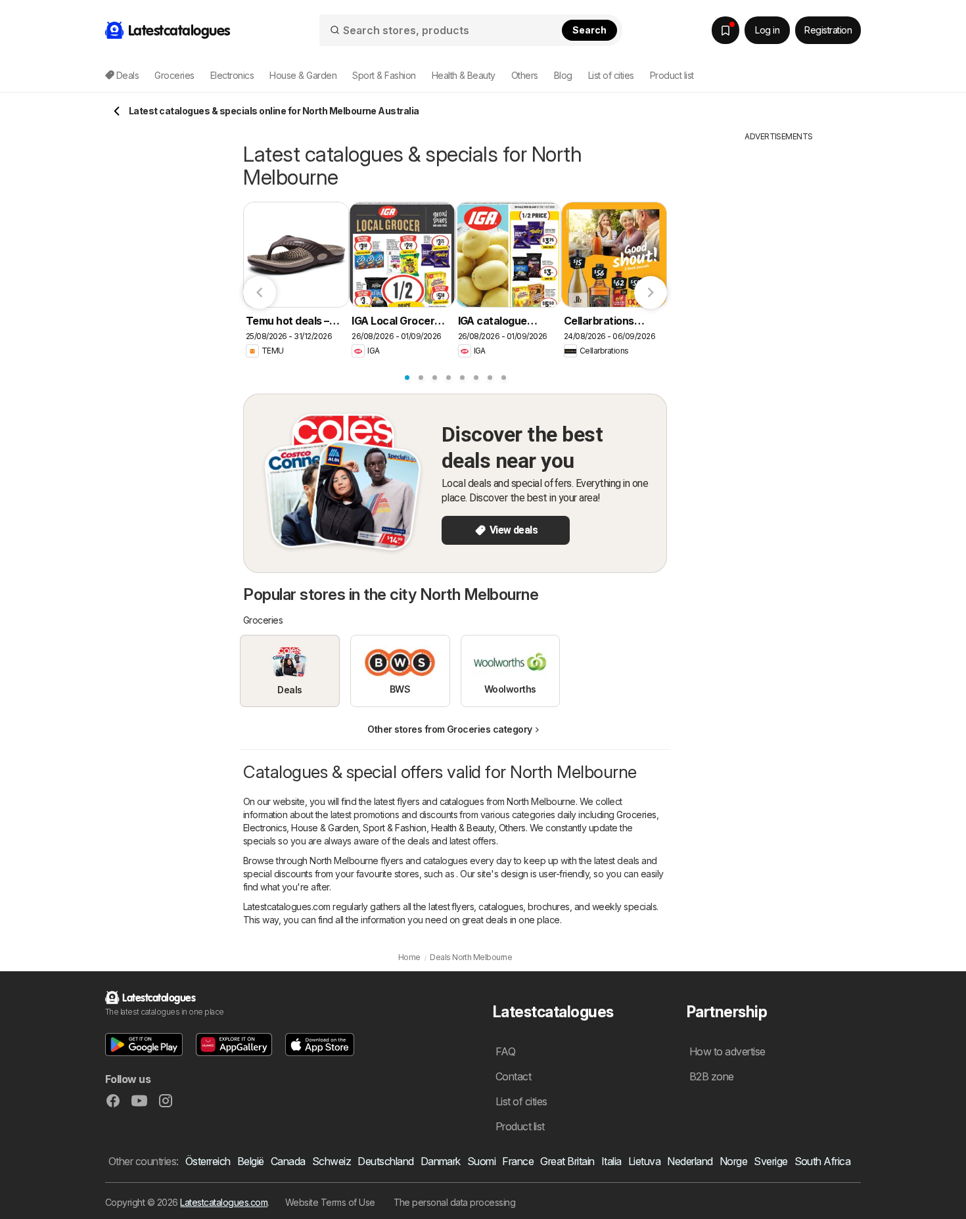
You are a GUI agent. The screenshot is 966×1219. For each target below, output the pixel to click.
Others (512, 827)
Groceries (636, 814)
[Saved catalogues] (725, 30)
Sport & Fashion (394, 827)
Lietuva (644, 1161)
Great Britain (567, 1161)
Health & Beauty (462, 827)
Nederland (689, 1161)
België (250, 1161)
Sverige (770, 1161)
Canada (288, 1161)
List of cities (611, 75)
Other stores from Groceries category (449, 729)
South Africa (822, 1161)
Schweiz (331, 1161)
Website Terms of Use (330, 1202)
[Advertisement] (778, 340)
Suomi (481, 1161)
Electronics (265, 827)
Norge (733, 1161)
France (518, 1161)
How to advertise (727, 1051)
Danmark (441, 1161)
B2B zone (711, 1076)
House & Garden (324, 827)
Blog (563, 75)
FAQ (505, 1051)
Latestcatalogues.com (223, 1202)
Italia (611, 1161)
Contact (513, 1076)
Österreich (208, 1161)
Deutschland (385, 1161)
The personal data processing (455, 1202)
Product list (672, 75)
